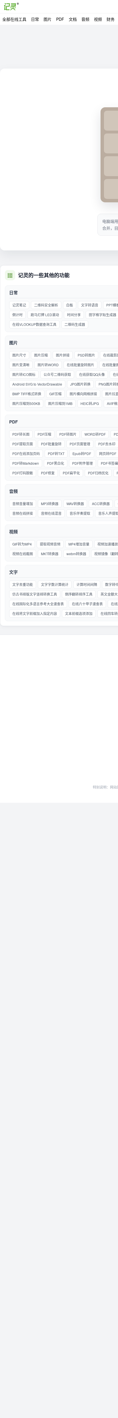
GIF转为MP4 (22, 544)
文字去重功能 (22, 584)
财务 (111, 19)
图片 (48, 19)
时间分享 (74, 314)
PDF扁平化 (71, 472)
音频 (85, 19)
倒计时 (17, 314)
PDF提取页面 (22, 443)
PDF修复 (48, 472)
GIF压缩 (55, 393)
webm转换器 (76, 553)
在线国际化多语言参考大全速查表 (38, 603)
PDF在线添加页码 (26, 453)
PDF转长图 (21, 434)
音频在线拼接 (22, 513)
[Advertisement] (59, 719)
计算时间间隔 (86, 584)
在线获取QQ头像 (92, 374)
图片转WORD (48, 364)
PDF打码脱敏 (22, 472)
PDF (60, 19)
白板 (69, 304)
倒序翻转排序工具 (79, 594)
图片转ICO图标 (24, 374)
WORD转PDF (95, 434)
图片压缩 (41, 355)
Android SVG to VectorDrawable (37, 384)
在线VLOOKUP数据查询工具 (34, 324)
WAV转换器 (75, 503)
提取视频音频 (50, 544)
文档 (73, 19)
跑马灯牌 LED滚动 (45, 314)
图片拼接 (63, 355)
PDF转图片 (67, 434)
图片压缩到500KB (26, 403)
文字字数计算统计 (54, 584)
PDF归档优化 (98, 472)
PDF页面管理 (80, 443)
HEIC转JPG (89, 403)
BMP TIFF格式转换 (26, 393)
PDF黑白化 (55, 463)
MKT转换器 (49, 553)
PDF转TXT (56, 453)
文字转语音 (89, 304)
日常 (35, 19)
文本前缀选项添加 (79, 613)
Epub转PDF (81, 453)
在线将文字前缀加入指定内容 (34, 613)
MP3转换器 (49, 503)
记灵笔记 (19, 304)
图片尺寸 (19, 355)
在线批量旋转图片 (80, 364)
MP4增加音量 (78, 544)
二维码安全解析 (46, 304)
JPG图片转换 (80, 384)
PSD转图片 (86, 355)
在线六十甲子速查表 (87, 603)
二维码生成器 (74, 324)
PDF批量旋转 (51, 443)
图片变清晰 (21, 364)
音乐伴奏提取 (80, 513)
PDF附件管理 (82, 463)
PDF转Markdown (25, 463)
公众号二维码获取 (57, 374)
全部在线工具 (14, 19)
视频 (98, 19)
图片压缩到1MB (60, 403)
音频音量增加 (22, 503)
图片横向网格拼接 (83, 393)
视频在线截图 (22, 553)
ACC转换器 (101, 503)
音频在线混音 (51, 513)
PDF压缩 (44, 434)
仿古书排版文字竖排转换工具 (34, 594)
